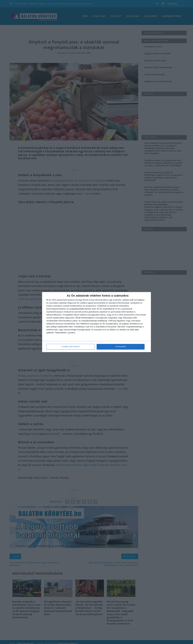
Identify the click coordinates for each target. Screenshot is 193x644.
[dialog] (96, 322)
